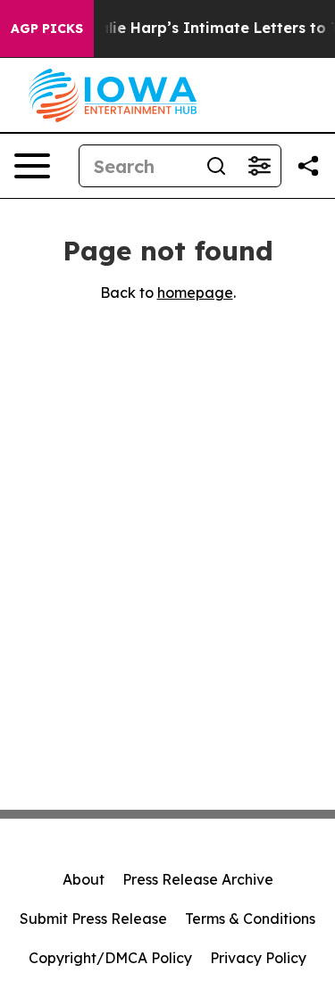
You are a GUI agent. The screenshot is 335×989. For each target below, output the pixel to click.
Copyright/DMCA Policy (110, 958)
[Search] (216, 165)
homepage (195, 292)
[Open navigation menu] (32, 166)
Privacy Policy (258, 958)
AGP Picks (47, 29)
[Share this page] (308, 166)
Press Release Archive (197, 879)
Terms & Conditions (250, 918)
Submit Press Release (93, 918)
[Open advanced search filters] (259, 165)
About (84, 879)
